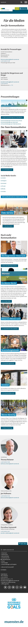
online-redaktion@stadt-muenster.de (10, 533)
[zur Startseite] (21, 8)
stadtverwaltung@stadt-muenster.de (10, 82)
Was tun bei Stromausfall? (8, 567)
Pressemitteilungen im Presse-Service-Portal (12, 120)
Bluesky (3, 188)
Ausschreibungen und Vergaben (9, 564)
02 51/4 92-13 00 (6, 462)
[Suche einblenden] (21, 2)
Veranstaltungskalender (8, 363)
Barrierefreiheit (5, 556)
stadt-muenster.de (8, 549)
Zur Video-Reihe (7, 301)
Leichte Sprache (5, 557)
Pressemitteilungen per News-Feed (10, 122)
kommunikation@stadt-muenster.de (10, 59)
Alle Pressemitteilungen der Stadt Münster (13, 117)
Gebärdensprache (6, 559)
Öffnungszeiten (5, 583)
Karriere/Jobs (5, 562)
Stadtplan (4, 569)
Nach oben (24, 543)
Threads (3, 186)
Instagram (4, 180)
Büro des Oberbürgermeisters (10, 265)
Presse (3, 561)
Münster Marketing (7, 428)
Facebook (4, 183)
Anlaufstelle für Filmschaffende (10, 328)
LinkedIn (4, 178)
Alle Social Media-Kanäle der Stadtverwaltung (13, 196)
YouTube (4, 191)
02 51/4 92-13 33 (6, 496)
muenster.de (3, 2)
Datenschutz (5, 554)
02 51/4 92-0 (5, 83)
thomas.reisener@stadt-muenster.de (10, 463)
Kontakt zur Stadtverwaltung (8, 582)
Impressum (4, 553)
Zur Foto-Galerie (9, 226)
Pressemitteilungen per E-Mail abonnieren (11, 124)
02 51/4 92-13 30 (6, 61)
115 (12, 85)
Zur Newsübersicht (7, 169)
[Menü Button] (25, 2)
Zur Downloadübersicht (8, 393)
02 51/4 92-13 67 (6, 531)
